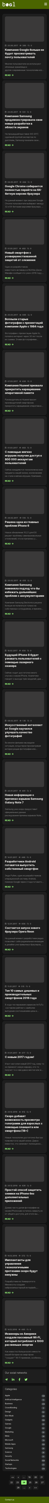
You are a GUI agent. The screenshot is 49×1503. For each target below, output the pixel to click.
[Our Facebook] (20, 1380)
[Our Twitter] (26, 1380)
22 (11, 1482)
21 (42, 1477)
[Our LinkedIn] (13, 1380)
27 (42, 1482)
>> (35, 1487)
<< (12, 1477)
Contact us (9, 1500)
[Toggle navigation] (46, 4)
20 (35, 1477)
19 (29, 1477)
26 (36, 1482)
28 (18, 1487)
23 (17, 1482)
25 (30, 1482)
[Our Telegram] (6, 1380)
